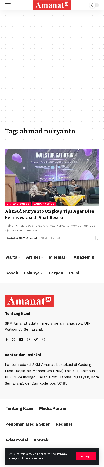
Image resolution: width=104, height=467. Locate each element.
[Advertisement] (52, 71)
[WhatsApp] (43, 340)
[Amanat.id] (52, 4)
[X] (13, 340)
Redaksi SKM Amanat (21, 238)
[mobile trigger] (9, 5)
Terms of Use (33, 458)
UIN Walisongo (18, 204)
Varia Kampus (44, 204)
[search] (82, 5)
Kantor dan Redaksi (23, 355)
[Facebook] (6, 340)
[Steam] (35, 340)
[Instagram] (28, 340)
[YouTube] (21, 340)
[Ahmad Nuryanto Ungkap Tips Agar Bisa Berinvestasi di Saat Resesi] (52, 177)
